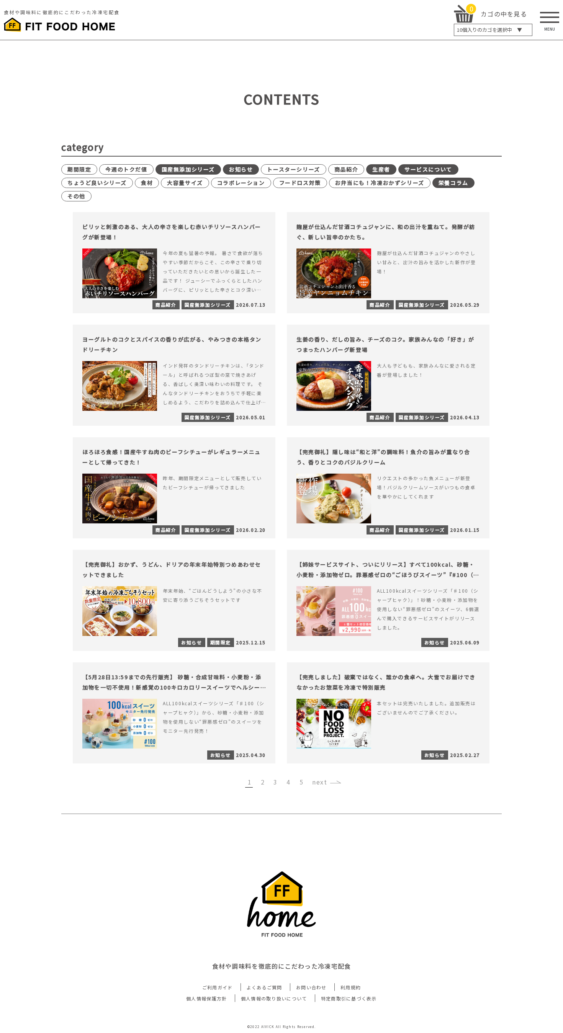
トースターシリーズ (293, 169)
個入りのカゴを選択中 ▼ (489, 29)
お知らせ (241, 169)
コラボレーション (241, 182)
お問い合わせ (311, 987)
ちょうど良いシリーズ (97, 182)
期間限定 (79, 169)
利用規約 (350, 987)
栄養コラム (453, 182)
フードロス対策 (300, 182)
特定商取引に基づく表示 (349, 998)
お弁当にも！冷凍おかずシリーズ (379, 182)
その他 (76, 196)
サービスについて (428, 169)
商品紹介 (346, 169)
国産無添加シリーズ (188, 169)
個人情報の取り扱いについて (274, 998)
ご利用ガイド (217, 987)
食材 (147, 182)
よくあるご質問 (264, 987)
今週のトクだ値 (126, 169)
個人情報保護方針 (206, 998)
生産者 (381, 169)
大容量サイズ (185, 182)
